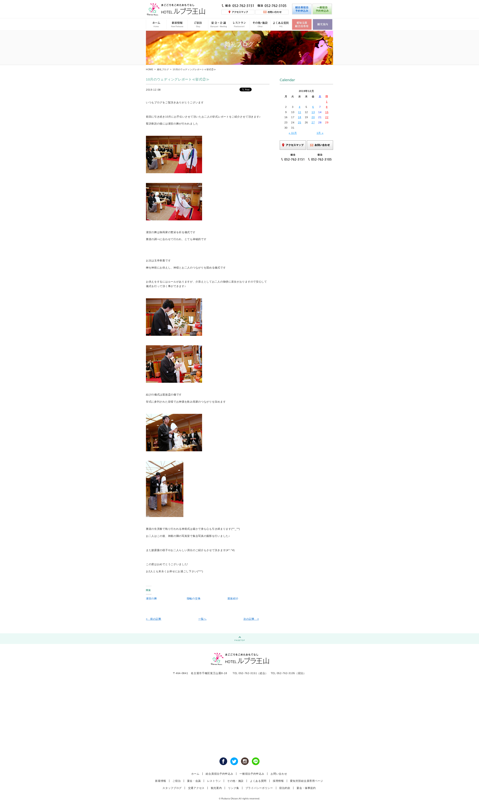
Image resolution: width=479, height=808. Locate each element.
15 (326, 111)
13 (313, 111)
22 (326, 117)
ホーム (195, 773)
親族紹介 (233, 598)
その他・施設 (235, 780)
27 (313, 122)
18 (299, 117)
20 (313, 117)
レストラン (214, 780)
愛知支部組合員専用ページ (306, 780)
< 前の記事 (153, 618)
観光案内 (216, 787)
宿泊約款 (284, 787)
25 (299, 122)
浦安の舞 (151, 598)
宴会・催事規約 (306, 787)
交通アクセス (196, 787)
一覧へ (202, 618)
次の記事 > (251, 618)
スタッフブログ (172, 787)
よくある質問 (258, 780)
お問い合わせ (279, 773)
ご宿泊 (177, 780)
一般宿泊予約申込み (252, 773)
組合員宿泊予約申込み (219, 773)
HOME (149, 69)
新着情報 (160, 780)
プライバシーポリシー (259, 787)
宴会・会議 (194, 780)
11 (299, 111)
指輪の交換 (194, 598)
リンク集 (233, 787)
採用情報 (278, 780)
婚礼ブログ (163, 69)
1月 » (320, 132)
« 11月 (293, 132)
